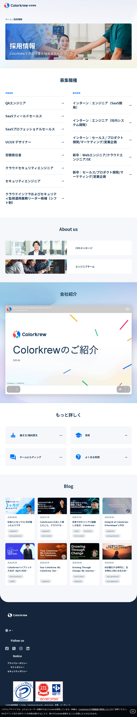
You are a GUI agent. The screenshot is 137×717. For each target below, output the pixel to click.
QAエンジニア (15, 103)
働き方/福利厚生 (29, 435)
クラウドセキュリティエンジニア (29, 168)
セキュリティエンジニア (23, 181)
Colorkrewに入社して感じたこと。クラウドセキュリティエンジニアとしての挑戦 (52, 523)
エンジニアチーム (85, 266)
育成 (87, 435)
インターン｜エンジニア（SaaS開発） (97, 105)
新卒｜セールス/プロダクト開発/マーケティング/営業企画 (98, 174)
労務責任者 (13, 155)
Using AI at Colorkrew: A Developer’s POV (117, 523)
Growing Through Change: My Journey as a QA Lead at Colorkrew (84, 569)
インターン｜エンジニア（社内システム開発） (98, 122)
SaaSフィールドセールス (23, 116)
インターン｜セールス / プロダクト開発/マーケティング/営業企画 (98, 139)
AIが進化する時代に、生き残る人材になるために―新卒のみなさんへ (116, 569)
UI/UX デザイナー (18, 142)
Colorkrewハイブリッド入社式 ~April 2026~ (19, 569)
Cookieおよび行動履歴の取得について (95, 709)
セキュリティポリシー (17, 671)
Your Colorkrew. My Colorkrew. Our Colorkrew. (50, 569)
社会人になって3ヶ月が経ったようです (19, 523)
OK (133, 711)
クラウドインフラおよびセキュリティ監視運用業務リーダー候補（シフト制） (31, 198)
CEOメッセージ (83, 248)
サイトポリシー (17, 667)
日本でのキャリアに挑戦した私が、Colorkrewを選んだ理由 (84, 523)
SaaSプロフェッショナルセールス (30, 129)
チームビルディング (30, 457)
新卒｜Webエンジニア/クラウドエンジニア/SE (98, 157)
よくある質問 (92, 457)
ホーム (8, 19)
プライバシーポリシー (17, 663)
